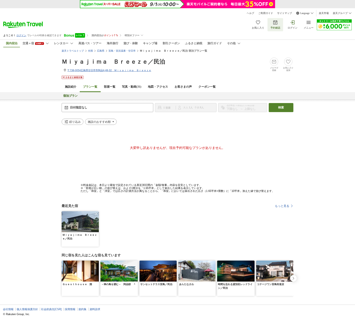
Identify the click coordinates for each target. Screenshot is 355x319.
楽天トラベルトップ (73, 50)
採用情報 (70, 309)
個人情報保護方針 (27, 309)
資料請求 (95, 309)
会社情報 (8, 309)
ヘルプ (250, 13)
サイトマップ (284, 13)
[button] (96, 213)
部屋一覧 (109, 86)
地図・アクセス (158, 86)
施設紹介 (70, 86)
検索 (281, 107)
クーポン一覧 (207, 86)
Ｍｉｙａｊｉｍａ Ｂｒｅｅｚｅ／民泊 (113, 61)
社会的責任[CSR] (51, 309)
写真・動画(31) (131, 86)
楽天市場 (324, 13)
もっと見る (282, 206)
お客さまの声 (183, 86)
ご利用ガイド (265, 13)
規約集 (82, 309)
